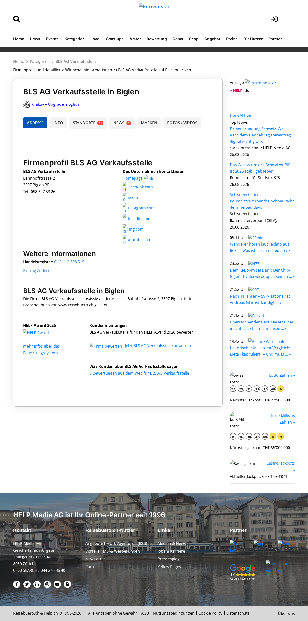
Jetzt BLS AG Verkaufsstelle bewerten (158, 345)
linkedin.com (138, 218)
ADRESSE (35, 122)
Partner (275, 38)
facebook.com (139, 186)
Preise (231, 38)
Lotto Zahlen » (282, 375)
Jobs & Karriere (171, 551)
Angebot (212, 38)
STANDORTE (87, 122)
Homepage (133, 178)
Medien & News (172, 543)
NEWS (121, 122)
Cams (178, 38)
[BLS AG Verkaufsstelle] (41, 332)
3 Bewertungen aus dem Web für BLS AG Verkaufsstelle (139, 373)
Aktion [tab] (245, 115)
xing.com (135, 229)
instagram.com (140, 208)
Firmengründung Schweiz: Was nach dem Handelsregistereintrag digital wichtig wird (260, 135)
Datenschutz (237, 613)
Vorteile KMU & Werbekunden (112, 551)
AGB (145, 613)
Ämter (135, 38)
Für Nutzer (253, 38)
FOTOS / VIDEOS (182, 122)
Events (52, 38)
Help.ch (51, 613)
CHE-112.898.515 (69, 262)
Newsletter (95, 559)
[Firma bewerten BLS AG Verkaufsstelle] (106, 345)
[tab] (235, 115)
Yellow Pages (169, 566)
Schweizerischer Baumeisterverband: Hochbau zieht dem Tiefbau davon (262, 201)
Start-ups (115, 38)
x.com (132, 197)
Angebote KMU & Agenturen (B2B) (116, 543)
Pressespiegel (170, 559)
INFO (58, 122)
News (35, 38)
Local (95, 38)
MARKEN (149, 122)
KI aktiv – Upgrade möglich (55, 104)
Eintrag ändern (36, 270)
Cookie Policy (210, 613)
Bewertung (157, 38)
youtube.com (138, 239)
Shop (194, 38)
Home (18, 38)
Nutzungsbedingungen (173, 613)
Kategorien (74, 38)
